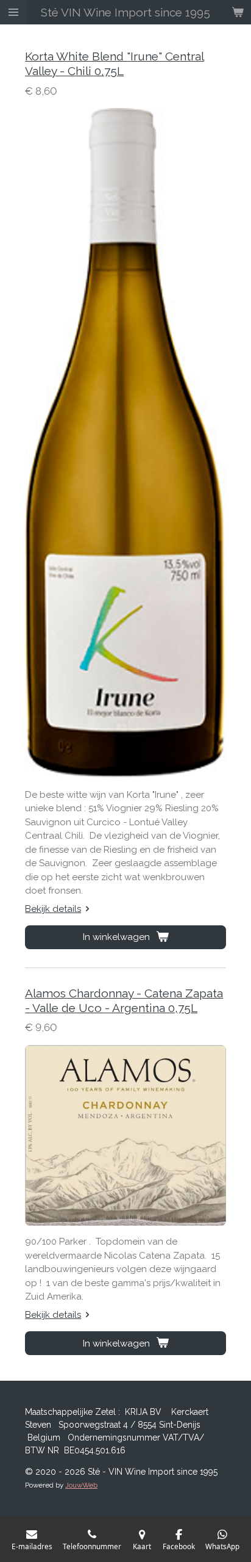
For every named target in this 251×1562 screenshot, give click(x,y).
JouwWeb (81, 1485)
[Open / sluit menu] (13, 12)
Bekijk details (53, 908)
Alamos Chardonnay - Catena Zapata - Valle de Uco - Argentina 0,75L (124, 1000)
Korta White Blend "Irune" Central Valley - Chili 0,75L (114, 63)
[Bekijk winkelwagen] (237, 12)
